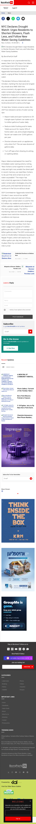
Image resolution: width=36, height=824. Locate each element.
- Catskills (4, 689)
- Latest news (5, 681)
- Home (3, 702)
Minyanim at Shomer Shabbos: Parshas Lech (12, 267)
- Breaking (4, 684)
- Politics (3, 687)
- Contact (3, 720)
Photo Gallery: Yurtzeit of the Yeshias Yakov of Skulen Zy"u (26, 391)
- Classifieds (4, 705)
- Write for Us (5, 714)
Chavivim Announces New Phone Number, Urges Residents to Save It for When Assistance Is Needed (16, 754)
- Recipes (21, 689)
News (9, 13)
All (3, 367)
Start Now (11, 348)
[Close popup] (30, 801)
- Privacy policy (5, 723)
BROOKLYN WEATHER (16, 8)
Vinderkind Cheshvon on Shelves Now (24, 254)
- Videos (21, 684)
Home (3, 13)
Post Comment (18, 316)
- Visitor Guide (5, 708)
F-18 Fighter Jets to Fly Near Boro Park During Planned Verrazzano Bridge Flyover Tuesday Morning (18, 748)
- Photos (21, 681)
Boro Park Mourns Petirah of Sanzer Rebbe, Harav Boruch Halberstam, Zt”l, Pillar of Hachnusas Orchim (17, 742)
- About (3, 711)
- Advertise (4, 717)
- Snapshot (22, 687)
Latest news (10, 367)
